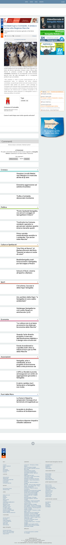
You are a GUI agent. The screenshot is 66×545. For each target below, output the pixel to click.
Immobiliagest (48, 506)
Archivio (4, 496)
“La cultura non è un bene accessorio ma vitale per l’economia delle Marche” (26, 325)
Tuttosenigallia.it (48, 468)
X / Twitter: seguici (6, 507)
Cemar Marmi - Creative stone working (31, 476)
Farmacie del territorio (7, 530)
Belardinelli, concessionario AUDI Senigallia (32, 490)
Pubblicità (40, 542)
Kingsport (47, 503)
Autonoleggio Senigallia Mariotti (30, 471)
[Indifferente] (18, 120)
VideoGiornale (5, 478)
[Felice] (25, 120)
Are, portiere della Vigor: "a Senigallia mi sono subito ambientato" (27, 299)
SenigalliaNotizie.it (48, 464)
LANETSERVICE (23, 542)
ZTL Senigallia (27, 532)
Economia (5, 471)
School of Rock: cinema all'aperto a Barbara (25, 272)
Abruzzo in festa (48, 486)
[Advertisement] (52, 66)
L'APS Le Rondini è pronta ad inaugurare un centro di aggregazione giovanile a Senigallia (26, 375)
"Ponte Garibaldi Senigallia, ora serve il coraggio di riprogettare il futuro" (27, 213)
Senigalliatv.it (47, 466)
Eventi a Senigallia (6, 511)
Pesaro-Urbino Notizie (49, 479)
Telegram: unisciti (6, 505)
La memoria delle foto (7, 483)
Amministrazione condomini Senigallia (31, 491)
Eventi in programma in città (8, 532)
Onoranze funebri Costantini (29, 470)
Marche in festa (48, 484)
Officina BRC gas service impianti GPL (31, 512)
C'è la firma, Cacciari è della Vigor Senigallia (25, 287)
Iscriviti (4, 498)
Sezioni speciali (6, 524)
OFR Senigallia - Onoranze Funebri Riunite (32, 505)
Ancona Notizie (48, 474)
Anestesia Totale (6, 489)
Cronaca (34, 36)
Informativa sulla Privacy (47, 542)
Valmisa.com (47, 467)
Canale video (5, 522)
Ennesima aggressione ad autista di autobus (26, 186)
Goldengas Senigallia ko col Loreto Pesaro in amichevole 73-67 (25, 310)
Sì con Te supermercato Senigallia (30, 493)
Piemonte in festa (48, 491)
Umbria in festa (48, 495)
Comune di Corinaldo (11, 107)
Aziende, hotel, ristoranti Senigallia (30, 492)
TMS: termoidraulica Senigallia (30, 467)
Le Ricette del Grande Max (8, 479)
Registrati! (27, 158)
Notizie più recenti (6, 495)
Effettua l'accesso (13, 158)
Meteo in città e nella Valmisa (8, 531)
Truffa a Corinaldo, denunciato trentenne (25, 197)
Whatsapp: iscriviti (6, 504)
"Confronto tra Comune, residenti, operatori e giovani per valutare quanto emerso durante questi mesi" (27, 226)
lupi (27, 100)
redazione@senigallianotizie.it (8, 502)
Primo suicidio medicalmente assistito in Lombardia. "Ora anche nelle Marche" (26, 236)
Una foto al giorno (6, 517)
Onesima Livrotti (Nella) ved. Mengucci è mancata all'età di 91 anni (26, 175)
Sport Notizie (47, 504)
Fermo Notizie (48, 477)
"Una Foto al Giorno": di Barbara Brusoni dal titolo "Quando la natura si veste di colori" (26, 251)
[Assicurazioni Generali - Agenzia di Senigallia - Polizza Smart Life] (19, 22)
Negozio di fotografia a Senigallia (30, 504)
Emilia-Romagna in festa (50, 487)
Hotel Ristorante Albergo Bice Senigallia (31, 515)
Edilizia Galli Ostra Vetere (29, 475)
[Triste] (11, 120)
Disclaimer (36, 542)
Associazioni (5, 469)
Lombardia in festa (49, 490)
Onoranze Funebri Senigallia (8, 510)
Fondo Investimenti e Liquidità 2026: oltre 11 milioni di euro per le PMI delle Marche (26, 349)
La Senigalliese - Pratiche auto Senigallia (32, 500)
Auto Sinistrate (48, 502)
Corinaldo (23, 100)
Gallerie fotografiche (7, 520)
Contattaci (5, 500)
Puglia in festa (48, 493)
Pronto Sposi (47, 505)
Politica (4, 467)
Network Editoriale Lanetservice (9, 512)
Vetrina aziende (6, 499)
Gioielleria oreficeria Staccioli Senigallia (31, 525)
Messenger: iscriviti (6, 506)
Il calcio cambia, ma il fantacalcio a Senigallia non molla (25, 385)
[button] (63, 2)
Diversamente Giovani (7, 488)
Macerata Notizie (48, 478)
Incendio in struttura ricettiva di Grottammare (26, 410)
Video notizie (5, 523)
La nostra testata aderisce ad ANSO (31, 531)
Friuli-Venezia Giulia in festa (50, 488)
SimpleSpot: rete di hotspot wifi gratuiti (31, 478)
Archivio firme (5, 503)
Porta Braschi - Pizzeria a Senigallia (31, 513)
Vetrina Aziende (6, 477)
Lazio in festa (48, 489)
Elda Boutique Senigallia (28, 526)
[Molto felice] (33, 120)
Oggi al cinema (6, 533)
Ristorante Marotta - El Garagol (30, 497)
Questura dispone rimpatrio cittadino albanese (27, 421)
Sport (4, 468)
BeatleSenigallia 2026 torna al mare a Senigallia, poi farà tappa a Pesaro (26, 261)
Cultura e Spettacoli (6, 466)
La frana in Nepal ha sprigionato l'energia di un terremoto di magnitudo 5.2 (27, 400)
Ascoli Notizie (48, 476)
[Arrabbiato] (3, 120)
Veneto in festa (48, 496)
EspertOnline (5, 481)
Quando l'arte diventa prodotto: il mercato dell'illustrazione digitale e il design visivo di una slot (27, 337)
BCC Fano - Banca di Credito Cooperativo (32, 484)
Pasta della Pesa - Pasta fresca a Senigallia (32, 506)
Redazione (5, 497)
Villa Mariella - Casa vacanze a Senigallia (32, 514)
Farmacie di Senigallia (7, 508)
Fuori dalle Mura (6, 470)
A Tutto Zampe (6, 480)
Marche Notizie (48, 473)
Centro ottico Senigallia (28, 477)
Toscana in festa (48, 494)
